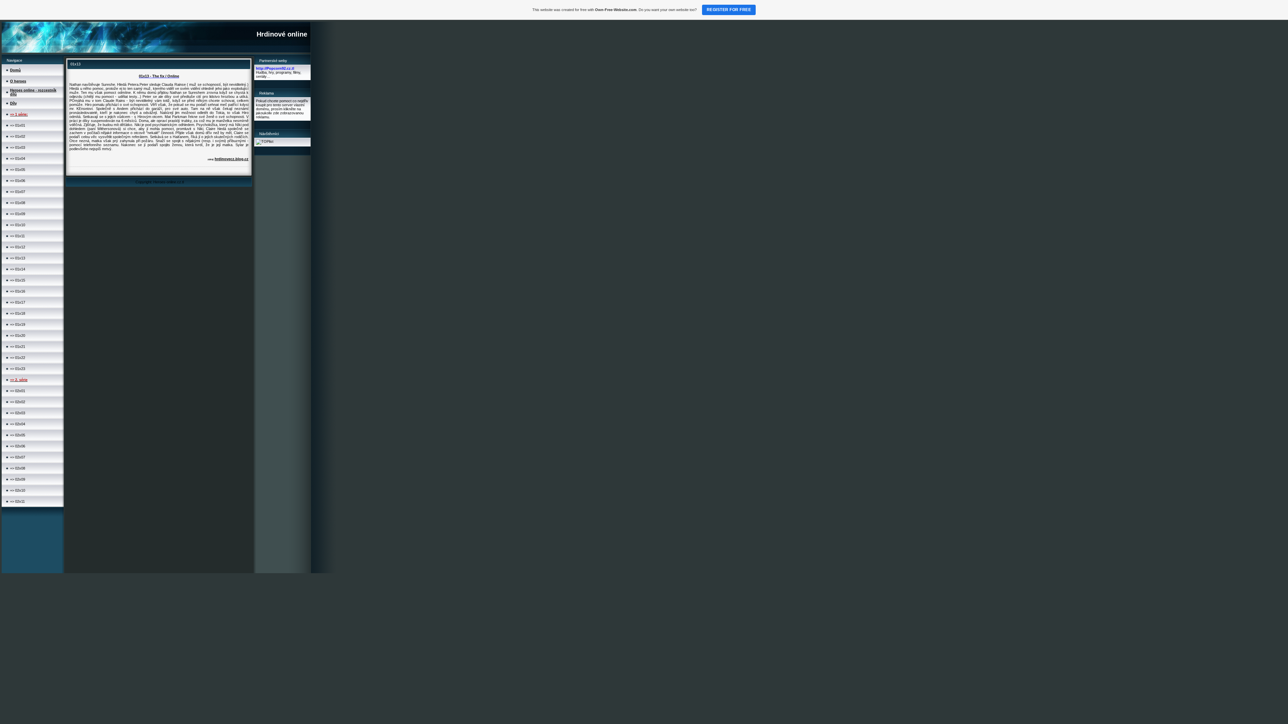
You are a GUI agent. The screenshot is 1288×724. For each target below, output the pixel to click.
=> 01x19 (17, 324)
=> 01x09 (17, 214)
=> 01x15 (17, 280)
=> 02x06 (17, 446)
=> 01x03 (17, 147)
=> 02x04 (17, 424)
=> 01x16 (17, 291)
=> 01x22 (17, 358)
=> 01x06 (17, 181)
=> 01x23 (17, 369)
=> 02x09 (17, 479)
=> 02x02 (17, 402)
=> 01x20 (17, 336)
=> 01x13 (17, 258)
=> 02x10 (17, 490)
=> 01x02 (17, 136)
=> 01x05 (17, 170)
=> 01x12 (17, 247)
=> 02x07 (17, 457)
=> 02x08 (17, 468)
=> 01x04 (17, 159)
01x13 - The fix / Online (159, 76)
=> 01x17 (17, 302)
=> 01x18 (17, 313)
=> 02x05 (17, 435)
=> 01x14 (17, 269)
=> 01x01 (17, 125)
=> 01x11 (17, 236)
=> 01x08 (17, 203)
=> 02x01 (17, 391)
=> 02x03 (17, 413)
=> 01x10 (17, 225)
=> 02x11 (17, 501)
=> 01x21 (17, 347)
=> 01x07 (17, 192)
